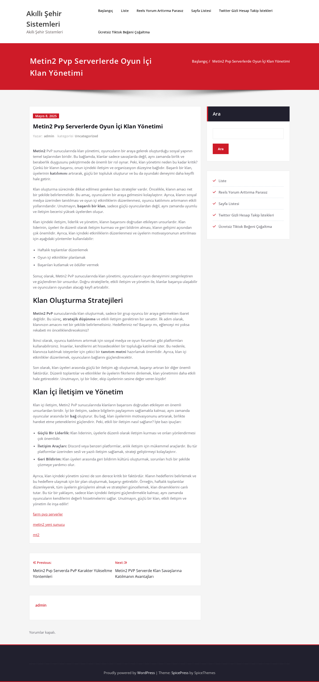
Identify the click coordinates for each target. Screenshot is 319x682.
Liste (125, 10)
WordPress (146, 672)
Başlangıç (105, 10)
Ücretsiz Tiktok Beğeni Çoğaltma (124, 32)
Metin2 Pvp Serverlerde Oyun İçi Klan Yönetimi (251, 61)
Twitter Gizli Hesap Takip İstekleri (246, 10)
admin (49, 136)
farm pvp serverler (48, 514)
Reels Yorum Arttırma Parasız (160, 10)
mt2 (36, 534)
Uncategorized (86, 136)
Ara (217, 114)
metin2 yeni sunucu (49, 524)
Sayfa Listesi (201, 10)
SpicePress (179, 672)
